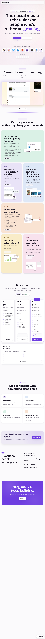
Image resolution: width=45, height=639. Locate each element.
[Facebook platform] (36, 50)
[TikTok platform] (41, 50)
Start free (16, 38)
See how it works (27, 38)
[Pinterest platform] (22, 50)
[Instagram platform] (9, 50)
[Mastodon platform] (27, 50)
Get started (21, 108)
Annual (25, 294)
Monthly (18, 294)
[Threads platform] (32, 50)
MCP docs (28, 258)
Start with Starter (22, 339)
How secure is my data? (30, 467)
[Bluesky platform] (13, 50)
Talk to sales (23, 361)
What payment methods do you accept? (32, 459)
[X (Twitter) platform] (4, 50)
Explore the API (29, 255)
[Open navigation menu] (42, 2)
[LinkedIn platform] (18, 50)
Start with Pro (37, 339)
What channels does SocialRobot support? (30, 454)
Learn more (7, 158)
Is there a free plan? (29, 464)
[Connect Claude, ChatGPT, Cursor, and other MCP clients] (22, 57)
